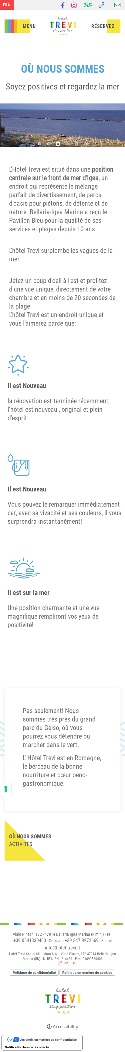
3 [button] (58, 144)
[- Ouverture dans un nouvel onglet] (62, 6)
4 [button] (67, 143)
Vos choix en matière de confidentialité (48, 1039)
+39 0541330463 (29, 940)
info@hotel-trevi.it (62, 948)
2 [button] (48, 143)
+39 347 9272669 (82, 940)
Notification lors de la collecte (27, 1047)
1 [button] (39, 143)
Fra (6, 4)
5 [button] (76, 143)
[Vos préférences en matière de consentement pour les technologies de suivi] (6, 789)
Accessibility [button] (65, 1026)
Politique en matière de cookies (87, 972)
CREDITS (70, 963)
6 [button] (85, 143)
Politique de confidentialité (34, 972)
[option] (62, 125)
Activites (20, 844)
